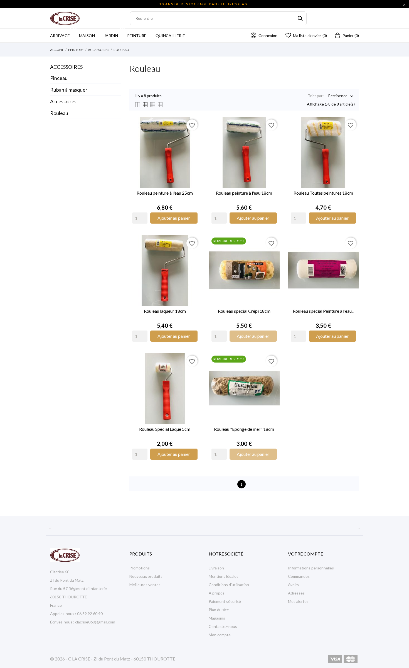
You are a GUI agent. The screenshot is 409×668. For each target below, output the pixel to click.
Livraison (216, 568)
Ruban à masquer (68, 90)
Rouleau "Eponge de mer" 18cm (244, 429)
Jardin (114, 33)
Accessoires (66, 67)
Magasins (217, 618)
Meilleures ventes (145, 584)
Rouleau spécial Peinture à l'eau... (323, 311)
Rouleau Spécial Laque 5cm (164, 429)
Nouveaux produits (145, 576)
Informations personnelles (311, 568)
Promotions (139, 568)
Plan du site (219, 609)
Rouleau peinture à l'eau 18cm (244, 192)
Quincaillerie (170, 35)
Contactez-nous (223, 626)
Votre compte (305, 553)
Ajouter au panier (173, 218)
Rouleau (59, 113)
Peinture (136, 35)
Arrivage (63, 33)
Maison (87, 35)
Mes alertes (298, 601)
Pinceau (59, 78)
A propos (217, 593)
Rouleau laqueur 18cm (165, 311)
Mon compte (220, 634)
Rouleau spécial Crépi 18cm (244, 311)
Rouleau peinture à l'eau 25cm (165, 192)
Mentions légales (223, 576)
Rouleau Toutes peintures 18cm (323, 192)
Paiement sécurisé (225, 601)
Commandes (299, 576)
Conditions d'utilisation (229, 584)
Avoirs (293, 584)
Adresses (296, 593)
